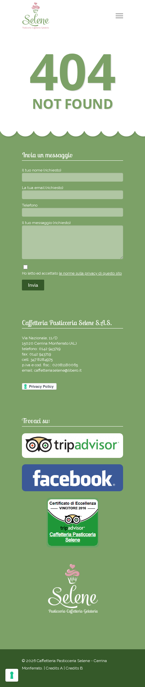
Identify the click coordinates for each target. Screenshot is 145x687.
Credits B (74, 668)
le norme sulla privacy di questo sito (90, 273)
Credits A (54, 668)
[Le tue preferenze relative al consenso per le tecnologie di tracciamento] (11, 675)
